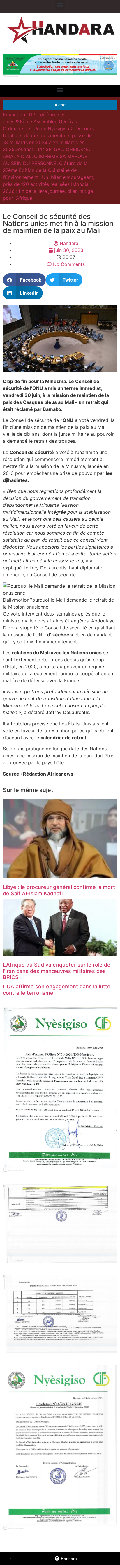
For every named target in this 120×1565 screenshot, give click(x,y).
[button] (60, 5)
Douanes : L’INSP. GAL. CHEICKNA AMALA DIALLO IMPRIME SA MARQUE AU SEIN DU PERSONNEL (46, 156)
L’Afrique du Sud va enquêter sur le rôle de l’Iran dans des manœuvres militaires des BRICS (56, 971)
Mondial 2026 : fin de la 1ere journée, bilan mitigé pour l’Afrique (48, 191)
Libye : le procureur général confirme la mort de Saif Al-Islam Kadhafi (59, 890)
